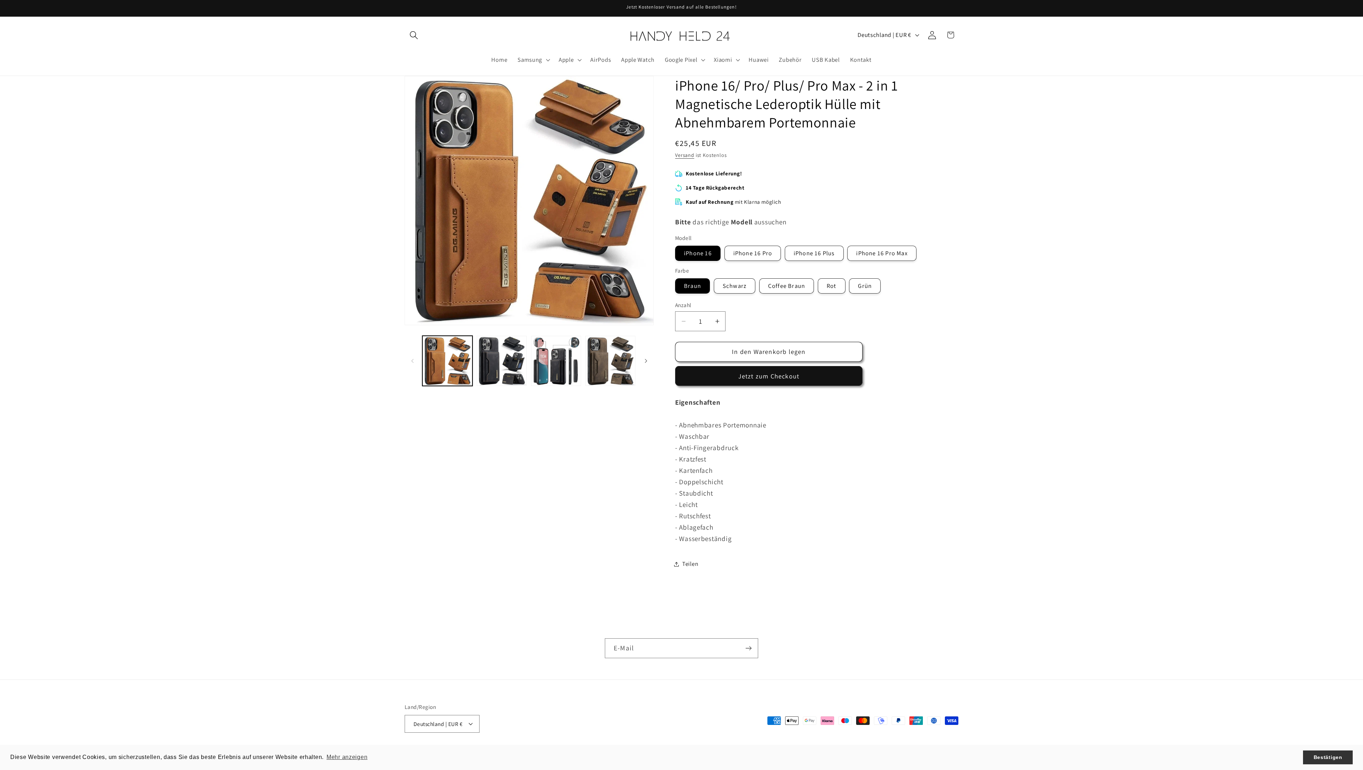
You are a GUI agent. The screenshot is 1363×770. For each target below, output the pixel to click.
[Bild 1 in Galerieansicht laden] (447, 361)
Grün (865, 286)
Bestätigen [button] (1328, 757)
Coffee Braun (786, 286)
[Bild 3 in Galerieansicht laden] (556, 361)
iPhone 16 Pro (752, 253)
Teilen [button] (690, 564)
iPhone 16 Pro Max (881, 253)
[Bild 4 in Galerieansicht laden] (610, 361)
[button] (414, 35)
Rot (832, 286)
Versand (684, 155)
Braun (692, 286)
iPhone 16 (698, 253)
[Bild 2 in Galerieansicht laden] (502, 361)
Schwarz (734, 286)
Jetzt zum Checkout (769, 376)
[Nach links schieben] (412, 361)
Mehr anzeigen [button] (347, 757)
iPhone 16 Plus (814, 253)
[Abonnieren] (748, 648)
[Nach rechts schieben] (646, 361)
